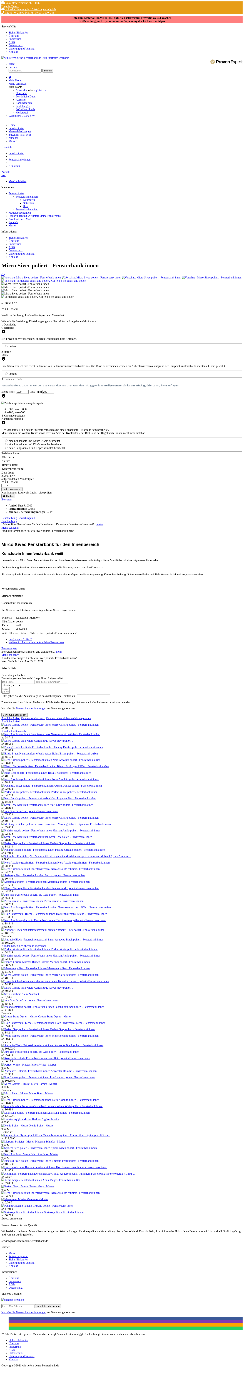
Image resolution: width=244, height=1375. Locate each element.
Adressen (21, 99)
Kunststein (29, 199)
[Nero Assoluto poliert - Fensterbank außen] (27, 759)
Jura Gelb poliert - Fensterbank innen (58, 894)
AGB (12, 42)
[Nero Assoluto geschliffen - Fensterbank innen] (29, 862)
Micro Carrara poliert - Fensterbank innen (75, 724)
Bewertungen (26, 517)
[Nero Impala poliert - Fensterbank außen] (26, 798)
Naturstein (28, 203)
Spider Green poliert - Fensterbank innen (74, 1147)
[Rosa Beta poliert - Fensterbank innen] (24, 1058)
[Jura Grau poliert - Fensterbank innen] (8, 811)
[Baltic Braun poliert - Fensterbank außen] (26, 753)
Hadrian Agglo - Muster (45, 1119)
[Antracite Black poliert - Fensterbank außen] (28, 929)
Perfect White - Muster (43, 1064)
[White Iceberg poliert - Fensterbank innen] (26, 1035)
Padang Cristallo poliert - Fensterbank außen (80, 849)
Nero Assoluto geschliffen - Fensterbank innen (83, 862)
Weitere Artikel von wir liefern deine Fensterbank (36, 642)
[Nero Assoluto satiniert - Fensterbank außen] (26, 734)
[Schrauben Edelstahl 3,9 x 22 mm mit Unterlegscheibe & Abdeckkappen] (44, 856)
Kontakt (13, 51)
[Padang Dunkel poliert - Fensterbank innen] (27, 785)
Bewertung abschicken (14, 715)
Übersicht (21, 93)
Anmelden (22, 90)
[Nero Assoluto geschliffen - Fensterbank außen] (29, 907)
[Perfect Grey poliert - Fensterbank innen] (25, 843)
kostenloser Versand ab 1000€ (22, 2)
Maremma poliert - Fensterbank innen (68, 881)
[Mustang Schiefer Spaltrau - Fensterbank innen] (29, 824)
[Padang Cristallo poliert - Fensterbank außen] (28, 849)
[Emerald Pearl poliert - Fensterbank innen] (26, 1160)
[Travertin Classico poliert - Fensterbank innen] (29, 981)
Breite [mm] (8, 391)
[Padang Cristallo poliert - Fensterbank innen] (12, 1205)
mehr (99, 524)
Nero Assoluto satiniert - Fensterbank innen (75, 868)
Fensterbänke (16, 193)
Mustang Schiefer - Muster (50, 1141)
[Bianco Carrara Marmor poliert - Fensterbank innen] (16, 961)
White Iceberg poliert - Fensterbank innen (75, 1035)
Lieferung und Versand (21, 48)
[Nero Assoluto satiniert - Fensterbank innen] (26, 868)
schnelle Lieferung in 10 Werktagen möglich (30, 9)
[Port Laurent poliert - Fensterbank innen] (25, 1077)
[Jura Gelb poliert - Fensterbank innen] (19, 894)
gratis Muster (11, 6)
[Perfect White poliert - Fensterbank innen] (26, 792)
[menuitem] (126, 32)
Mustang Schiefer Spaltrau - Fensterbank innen (84, 824)
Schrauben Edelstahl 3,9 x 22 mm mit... (109, 856)
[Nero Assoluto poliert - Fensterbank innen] (26, 779)
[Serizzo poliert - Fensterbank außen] (23, 875)
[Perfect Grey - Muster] (15, 1186)
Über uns (14, 35)
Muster (12, 225)
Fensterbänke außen (27, 209)
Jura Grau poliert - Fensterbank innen (37, 811)
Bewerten (6, 499)
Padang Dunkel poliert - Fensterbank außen (78, 747)
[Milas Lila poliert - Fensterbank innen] (24, 1112)
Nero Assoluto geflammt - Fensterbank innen (81, 920)
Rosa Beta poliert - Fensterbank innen (69, 1058)
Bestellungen (23, 106)
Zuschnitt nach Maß (20, 219)
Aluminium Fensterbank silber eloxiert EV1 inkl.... (106, 1173)
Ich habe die (8, 1312)
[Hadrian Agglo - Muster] (16, 1119)
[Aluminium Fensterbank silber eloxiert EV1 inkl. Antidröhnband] (39, 1173)
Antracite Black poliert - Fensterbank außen (79, 929)
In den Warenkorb (12, 489)
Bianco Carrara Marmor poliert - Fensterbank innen (61, 961)
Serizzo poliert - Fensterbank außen (65, 875)
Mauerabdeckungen (20, 212)
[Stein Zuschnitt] (11, 994)
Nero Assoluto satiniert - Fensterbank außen (75, 734)
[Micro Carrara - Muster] (16, 1083)
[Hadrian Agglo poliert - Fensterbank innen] (27, 830)
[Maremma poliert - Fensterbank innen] (24, 881)
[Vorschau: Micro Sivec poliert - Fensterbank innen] (31, 277)
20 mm (13, 373)
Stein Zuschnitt (30, 994)
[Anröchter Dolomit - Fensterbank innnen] (26, 1070)
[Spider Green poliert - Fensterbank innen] (26, 1147)
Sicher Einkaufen (18, 32)
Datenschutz (16, 45)
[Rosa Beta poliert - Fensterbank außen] (24, 772)
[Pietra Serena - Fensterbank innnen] (22, 901)
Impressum (15, 38)
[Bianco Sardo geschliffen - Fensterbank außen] (29, 766)
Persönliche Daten (26, 96)
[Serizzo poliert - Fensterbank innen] (22, 1212)
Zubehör (13, 222)
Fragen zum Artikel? (20, 639)
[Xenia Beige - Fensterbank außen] (22, 1180)
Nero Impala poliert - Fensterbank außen (73, 798)
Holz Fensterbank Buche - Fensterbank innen (81, 913)
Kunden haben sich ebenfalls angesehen (68, 718)
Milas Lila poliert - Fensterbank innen (68, 1112)
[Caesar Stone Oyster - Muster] (19, 1016)
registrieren (40, 90)
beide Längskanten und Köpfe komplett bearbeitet (37, 447)
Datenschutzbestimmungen (31, 708)
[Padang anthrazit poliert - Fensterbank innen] (28, 1006)
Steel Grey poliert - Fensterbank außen (71, 804)
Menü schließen (17, 83)
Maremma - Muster (37, 1199)
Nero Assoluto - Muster (44, 1154)
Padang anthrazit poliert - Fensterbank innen (79, 1006)
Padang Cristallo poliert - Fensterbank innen (48, 1205)
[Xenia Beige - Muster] (15, 1125)
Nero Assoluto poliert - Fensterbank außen (76, 759)
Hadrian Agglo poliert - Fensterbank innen (76, 830)
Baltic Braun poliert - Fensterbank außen (75, 753)
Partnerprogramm (18, 1256)
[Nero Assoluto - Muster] (16, 1154)
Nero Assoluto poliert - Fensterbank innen (75, 779)
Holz (25, 206)
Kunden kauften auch (33, 718)
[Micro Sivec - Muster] (15, 1093)
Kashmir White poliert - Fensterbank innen (78, 1106)
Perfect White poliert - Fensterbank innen (74, 792)
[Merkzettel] (10, 77)
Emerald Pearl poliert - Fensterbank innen (75, 1160)
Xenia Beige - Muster (41, 1125)
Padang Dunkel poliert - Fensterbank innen (77, 785)
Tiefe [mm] (36, 391)
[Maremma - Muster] (14, 1199)
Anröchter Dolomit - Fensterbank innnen (74, 1070)
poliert (12, 346)
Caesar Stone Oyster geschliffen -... (90, 1135)
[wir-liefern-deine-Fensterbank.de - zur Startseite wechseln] (35, 57)
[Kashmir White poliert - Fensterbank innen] (27, 1106)
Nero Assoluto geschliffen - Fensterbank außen (84, 907)
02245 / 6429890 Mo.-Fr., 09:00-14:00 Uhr (29, 12)
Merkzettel (22, 112)
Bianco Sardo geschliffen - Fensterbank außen (83, 766)
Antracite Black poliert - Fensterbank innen (79, 939)
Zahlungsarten (24, 102)
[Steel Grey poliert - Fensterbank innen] (25, 836)
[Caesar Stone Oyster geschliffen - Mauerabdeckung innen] (35, 1135)
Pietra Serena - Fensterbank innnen (64, 901)
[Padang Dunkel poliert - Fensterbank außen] (27, 747)
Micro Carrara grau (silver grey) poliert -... (50, 740)
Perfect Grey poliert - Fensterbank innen (72, 843)
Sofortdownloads (25, 109)
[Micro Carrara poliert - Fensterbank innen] (26, 724)
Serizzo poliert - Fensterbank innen (64, 1212)
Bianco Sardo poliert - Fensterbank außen (75, 888)
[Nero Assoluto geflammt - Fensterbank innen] (28, 920)
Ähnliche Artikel (10, 718)
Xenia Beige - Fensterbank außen (61, 1180)
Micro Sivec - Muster (41, 1093)
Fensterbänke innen (27, 196)
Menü (12, 63)
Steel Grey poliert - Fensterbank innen (70, 836)
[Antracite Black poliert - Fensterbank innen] (28, 939)
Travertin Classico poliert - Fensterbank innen (83, 981)
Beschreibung (9, 517)
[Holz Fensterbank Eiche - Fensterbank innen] (28, 1022)
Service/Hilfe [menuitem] (17, 39)
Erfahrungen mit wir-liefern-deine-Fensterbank (35, 215)
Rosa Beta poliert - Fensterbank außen (69, 772)
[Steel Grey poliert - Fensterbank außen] (25, 804)
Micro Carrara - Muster (44, 1083)
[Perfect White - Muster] (16, 1064)
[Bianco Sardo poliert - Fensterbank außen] (26, 888)
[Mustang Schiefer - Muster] (18, 1141)
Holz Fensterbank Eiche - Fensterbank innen (80, 1022)
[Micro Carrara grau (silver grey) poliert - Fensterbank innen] (14, 740)
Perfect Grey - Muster (41, 1186)
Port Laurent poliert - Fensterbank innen (72, 1077)
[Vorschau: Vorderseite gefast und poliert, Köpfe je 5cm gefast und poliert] (43, 280)
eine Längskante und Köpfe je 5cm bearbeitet (34, 440)
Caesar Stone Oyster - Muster (54, 1016)
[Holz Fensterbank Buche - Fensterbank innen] (28, 913)
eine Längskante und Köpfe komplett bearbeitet (35, 444)
